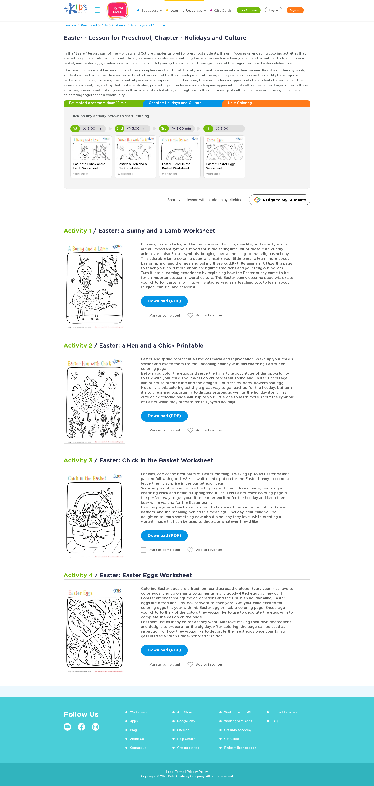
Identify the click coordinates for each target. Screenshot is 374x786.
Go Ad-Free (248, 10)
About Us (137, 738)
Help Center (186, 738)
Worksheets (139, 712)
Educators (149, 10)
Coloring (119, 25)
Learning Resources (185, 10)
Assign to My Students (284, 200)
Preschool (89, 25)
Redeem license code (240, 747)
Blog (133, 730)
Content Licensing (285, 712)
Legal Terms (175, 771)
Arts (104, 25)
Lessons (70, 25)
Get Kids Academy (237, 730)
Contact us (138, 747)
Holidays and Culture (148, 25)
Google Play (186, 721)
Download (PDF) (164, 301)
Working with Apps (238, 721)
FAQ (274, 721)
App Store (184, 712)
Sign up (295, 10)
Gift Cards (222, 10)
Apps (134, 721)
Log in (273, 10)
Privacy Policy (197, 771)
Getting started (188, 747)
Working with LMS (237, 712)
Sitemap (183, 730)
